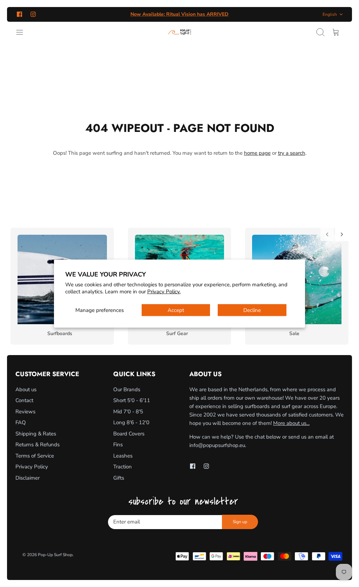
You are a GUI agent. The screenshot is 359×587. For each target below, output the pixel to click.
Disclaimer (27, 477)
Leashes (123, 455)
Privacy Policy (31, 466)
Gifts (118, 477)
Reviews (25, 411)
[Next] (341, 234)
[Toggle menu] (23, 32)
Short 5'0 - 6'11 (131, 400)
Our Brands (126, 389)
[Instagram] (33, 14)
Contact (24, 400)
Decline (252, 310)
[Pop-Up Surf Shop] (179, 32)
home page (257, 152)
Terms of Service (34, 455)
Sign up (240, 522)
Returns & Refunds (37, 444)
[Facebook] (19, 14)
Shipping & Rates (35, 433)
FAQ (20, 422)
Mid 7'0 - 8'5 (128, 411)
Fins (118, 444)
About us (25, 389)
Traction (122, 466)
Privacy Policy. (164, 291)
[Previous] (327, 234)
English (330, 14)
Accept (176, 310)
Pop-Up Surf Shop (55, 555)
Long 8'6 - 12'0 (131, 422)
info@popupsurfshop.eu (217, 445)
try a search (291, 152)
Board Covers (128, 433)
